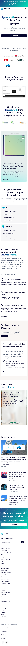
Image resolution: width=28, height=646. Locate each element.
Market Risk (4, 550)
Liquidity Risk (4, 557)
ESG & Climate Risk (5, 559)
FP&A (2, 563)
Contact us (3, 616)
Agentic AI (3, 590)
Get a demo (14, 524)
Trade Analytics (5, 581)
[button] (25, 9)
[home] (5, 9)
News (2, 614)
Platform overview (5, 592)
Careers (3, 612)
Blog (2, 599)
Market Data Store (5, 579)
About (2, 610)
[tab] (7, 332)
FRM (2, 561)
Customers (4, 596)
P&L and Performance (6, 572)
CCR (2, 554)
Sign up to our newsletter (7, 538)
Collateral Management (7, 583)
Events (2, 603)
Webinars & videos (5, 601)
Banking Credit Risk (6, 552)
